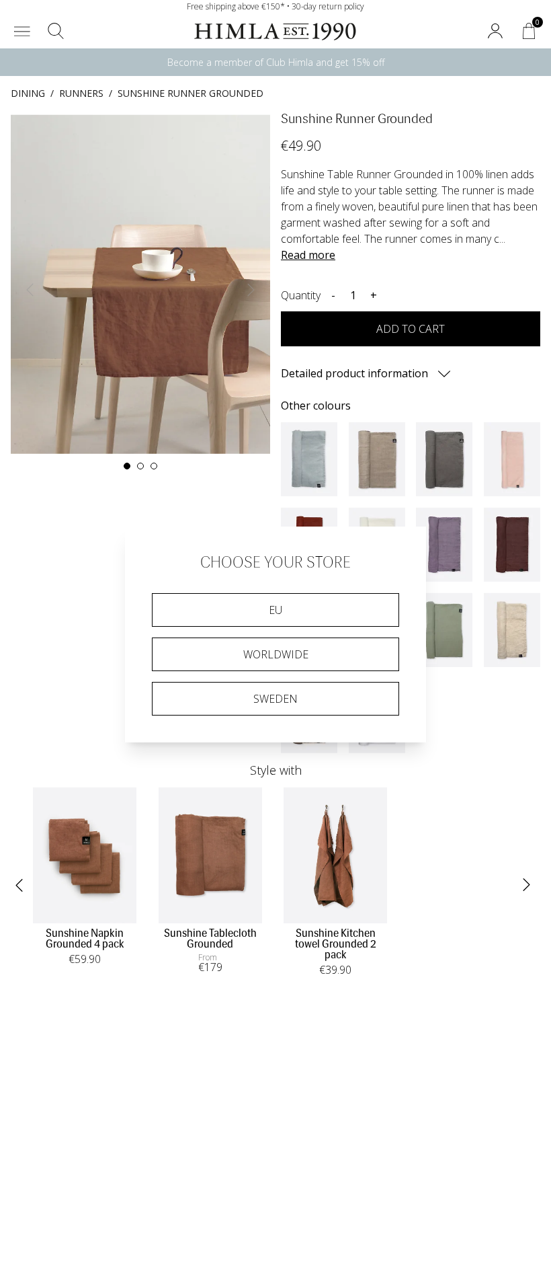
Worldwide (275, 654)
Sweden (275, 698)
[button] (22, 31)
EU (275, 610)
